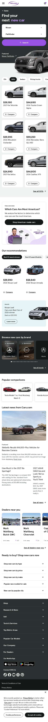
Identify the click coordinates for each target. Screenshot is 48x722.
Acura (43, 356)
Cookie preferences (13, 715)
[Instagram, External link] (18, 674)
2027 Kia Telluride (10, 105)
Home (6, 11)
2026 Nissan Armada (34, 283)
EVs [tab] (5, 79)
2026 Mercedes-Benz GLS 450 (35, 141)
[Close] (45, 692)
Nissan (26, 356)
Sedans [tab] (22, 79)
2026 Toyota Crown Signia (34, 106)
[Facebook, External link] (9, 674)
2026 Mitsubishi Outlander (9, 141)
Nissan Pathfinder (8, 56)
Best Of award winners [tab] (12, 257)
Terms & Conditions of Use (11, 683)
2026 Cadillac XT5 (33, 174)
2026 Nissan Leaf (10, 283)
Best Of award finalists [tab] (33, 257)
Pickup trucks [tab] (35, 79)
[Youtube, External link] (13, 674)
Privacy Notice (7, 688)
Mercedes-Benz (9, 356)
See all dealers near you (34, 548)
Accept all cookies (35, 715)
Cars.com (7, 703)
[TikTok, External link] (5, 674)
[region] (24, 706)
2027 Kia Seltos (9, 174)
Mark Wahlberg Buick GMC (9, 531)
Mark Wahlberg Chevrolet (29, 531)
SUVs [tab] (13, 79)
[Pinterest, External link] (22, 674)
